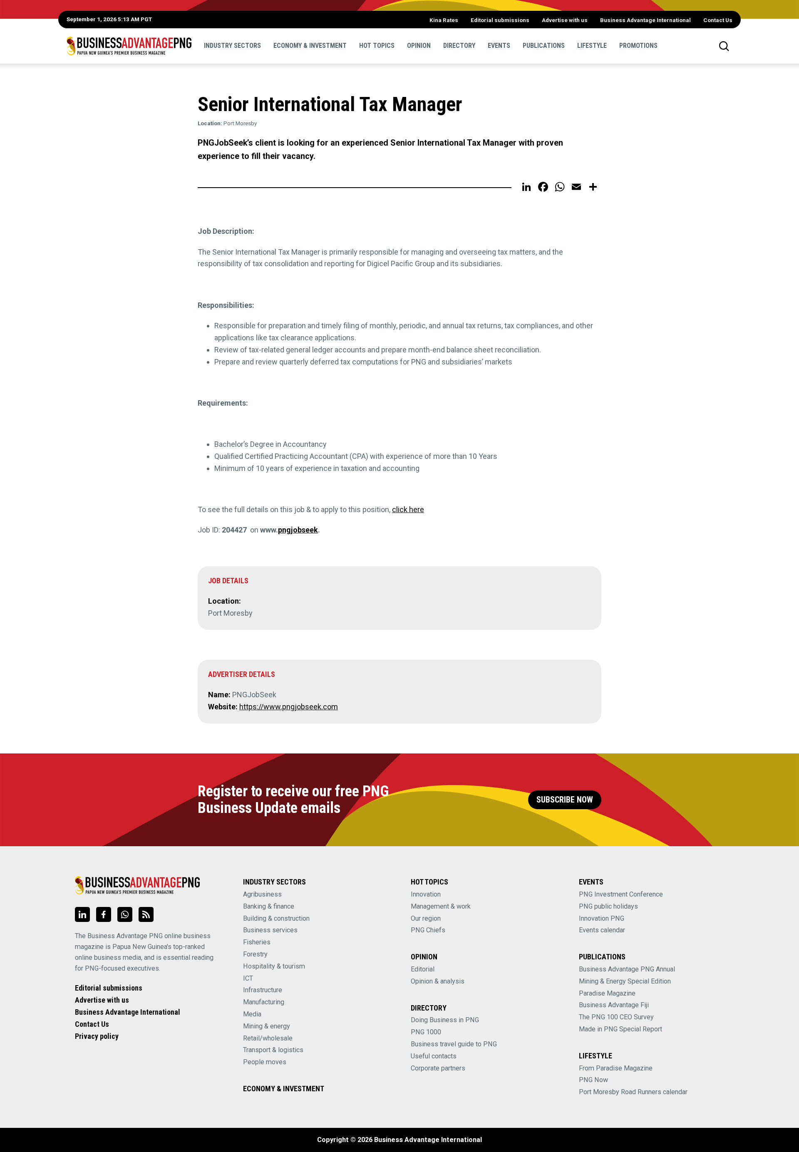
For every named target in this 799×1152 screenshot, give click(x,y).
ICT (248, 978)
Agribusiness (262, 894)
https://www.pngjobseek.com (288, 706)
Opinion (419, 46)
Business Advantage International (645, 20)
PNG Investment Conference (621, 894)
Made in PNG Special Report (620, 1029)
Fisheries (256, 942)
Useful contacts (434, 1056)
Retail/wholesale (268, 1038)
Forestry (255, 954)
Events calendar (602, 930)
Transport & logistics (273, 1050)
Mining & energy (266, 1026)
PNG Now (593, 1080)
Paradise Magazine (607, 993)
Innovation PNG (601, 918)
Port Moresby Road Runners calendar (633, 1092)
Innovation (426, 894)
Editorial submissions (500, 20)
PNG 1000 (426, 1032)
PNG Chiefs (428, 930)
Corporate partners (438, 1068)
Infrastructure (262, 990)
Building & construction (276, 918)
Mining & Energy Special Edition (625, 981)
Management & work (441, 906)
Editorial (422, 969)
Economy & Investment (310, 46)
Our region (426, 918)
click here (408, 509)
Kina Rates (443, 20)
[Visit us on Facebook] (103, 914)
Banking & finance (268, 906)
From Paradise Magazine (616, 1068)
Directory (459, 46)
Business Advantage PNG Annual (627, 969)
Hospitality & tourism (274, 966)
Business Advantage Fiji (614, 1005)
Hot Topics (377, 46)
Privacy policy (97, 1036)
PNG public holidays (608, 906)
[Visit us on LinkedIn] (82, 914)
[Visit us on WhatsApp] (124, 914)
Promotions (638, 46)
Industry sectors (232, 46)
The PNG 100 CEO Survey (616, 1017)
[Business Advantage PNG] (129, 46)
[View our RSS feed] (146, 914)
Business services (270, 930)
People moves (264, 1062)
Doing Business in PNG (445, 1020)
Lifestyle (592, 46)
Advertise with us (565, 20)
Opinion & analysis (437, 981)
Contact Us (717, 20)
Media (252, 1014)
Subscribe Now (564, 800)
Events (499, 46)
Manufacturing (263, 1002)
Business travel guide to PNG (454, 1044)
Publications (544, 46)
